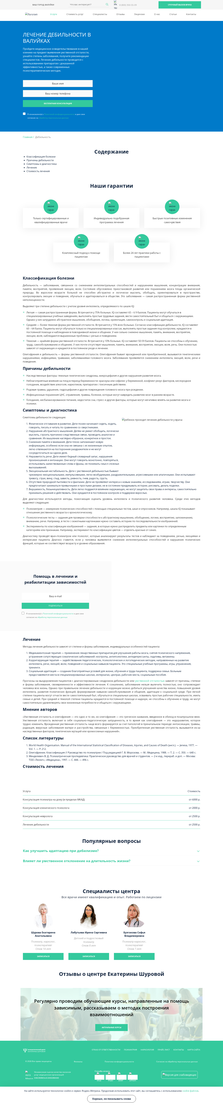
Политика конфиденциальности (119, 1061)
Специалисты (100, 14)
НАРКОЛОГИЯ (147, 1049)
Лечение (32, 167)
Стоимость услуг (74, 14)
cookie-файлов (190, 1090)
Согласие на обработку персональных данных (177, 1061)
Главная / (28, 137)
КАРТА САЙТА (194, 1049)
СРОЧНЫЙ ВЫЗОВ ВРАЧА (180, 4)
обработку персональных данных (54, 118)
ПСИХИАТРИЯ (130, 1049)
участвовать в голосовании (46, 1077)
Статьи (173, 14)
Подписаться (55, 605)
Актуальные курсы (111, 1027)
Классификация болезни (41, 156)
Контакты (191, 14)
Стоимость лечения (38, 171)
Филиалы (78, 1061)
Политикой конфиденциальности (59, 114)
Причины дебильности (40, 160)
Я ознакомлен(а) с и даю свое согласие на (56, 114)
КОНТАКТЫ (178, 1049)
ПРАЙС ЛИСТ (164, 1049)
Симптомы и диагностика (42, 164)
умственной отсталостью (150, 680)
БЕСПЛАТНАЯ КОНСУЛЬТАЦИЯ (58, 103)
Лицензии (139, 14)
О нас (157, 14)
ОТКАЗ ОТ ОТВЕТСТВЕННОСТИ (106, 1049)
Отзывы (120, 14)
